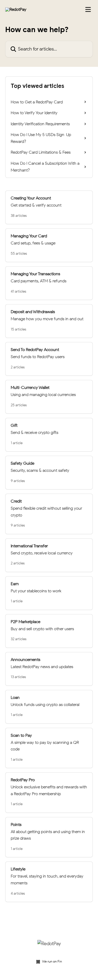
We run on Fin (52, 961)
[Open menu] (88, 9)
